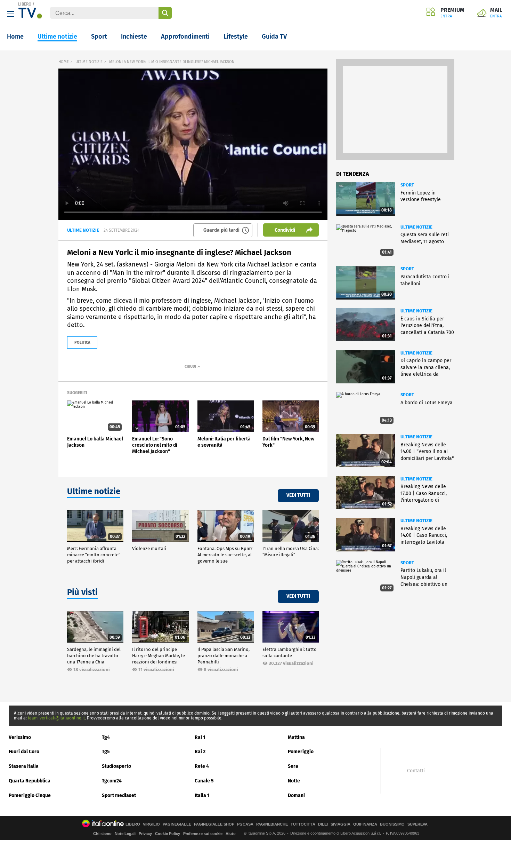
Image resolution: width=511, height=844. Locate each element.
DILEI (323, 824)
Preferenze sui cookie (202, 833)
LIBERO (24, 4)
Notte (294, 781)
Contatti (416, 771)
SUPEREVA (417, 824)
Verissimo (20, 737)
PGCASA (245, 824)
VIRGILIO (151, 824)
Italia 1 (202, 795)
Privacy (145, 833)
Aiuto (231, 833)
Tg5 (106, 752)
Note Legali (125, 833)
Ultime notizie (57, 36)
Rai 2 (200, 752)
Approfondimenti (185, 36)
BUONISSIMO (392, 824)
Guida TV (274, 36)
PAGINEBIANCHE (272, 824)
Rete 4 (202, 766)
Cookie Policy (167, 833)
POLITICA (82, 342)
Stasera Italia (24, 766)
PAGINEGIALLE (177, 824)
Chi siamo (102, 833)
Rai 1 (200, 737)
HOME (63, 61)
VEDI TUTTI (298, 495)
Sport (99, 36)
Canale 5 (204, 781)
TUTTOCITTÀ (303, 824)
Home (15, 36)
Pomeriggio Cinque (30, 795)
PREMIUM (452, 12)
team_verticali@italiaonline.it (56, 718)
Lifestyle (236, 36)
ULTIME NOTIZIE (89, 61)
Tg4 (106, 737)
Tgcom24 (112, 781)
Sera (293, 766)
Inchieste (134, 36)
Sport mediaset (119, 795)
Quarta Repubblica (29, 781)
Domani (296, 795)
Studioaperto (116, 766)
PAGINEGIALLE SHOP (214, 824)
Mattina (296, 737)
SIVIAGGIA (340, 824)
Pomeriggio (301, 752)
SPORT (407, 185)
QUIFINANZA (365, 824)
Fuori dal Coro (24, 752)
